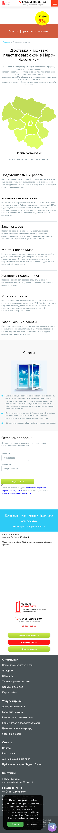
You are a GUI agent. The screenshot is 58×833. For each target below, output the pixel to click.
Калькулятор (27, 642)
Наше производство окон (17, 665)
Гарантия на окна (12, 712)
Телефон (6, 453)
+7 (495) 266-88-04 (34, 1)
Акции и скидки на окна (16, 759)
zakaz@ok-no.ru (12, 787)
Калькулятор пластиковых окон (21, 723)
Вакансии (7, 676)
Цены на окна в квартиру (17, 728)
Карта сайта (9, 692)
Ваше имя (6, 464)
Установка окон (11, 734)
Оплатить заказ (29, 649)
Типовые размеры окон (16, 681)
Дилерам (7, 670)
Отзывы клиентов (12, 687)
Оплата (6, 748)
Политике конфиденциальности (23, 818)
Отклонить (32, 824)
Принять (15, 824)
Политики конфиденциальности (16, 493)
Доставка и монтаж (13, 706)
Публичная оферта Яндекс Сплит (22, 764)
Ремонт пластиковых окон (17, 717)
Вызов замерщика (27, 635)
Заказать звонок (29, 626)
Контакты (9, 773)
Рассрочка (8, 753)
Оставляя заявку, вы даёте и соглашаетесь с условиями (25, 490)
